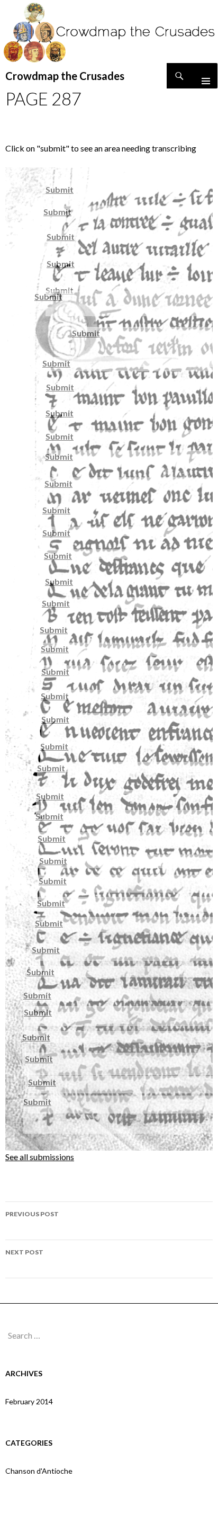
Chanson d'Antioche (38, 1470)
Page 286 (32, 1220)
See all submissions (39, 1157)
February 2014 (29, 1401)
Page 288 (24, 1258)
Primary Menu (201, 75)
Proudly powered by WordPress (109, 1519)
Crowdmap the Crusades (64, 75)
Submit (60, 189)
